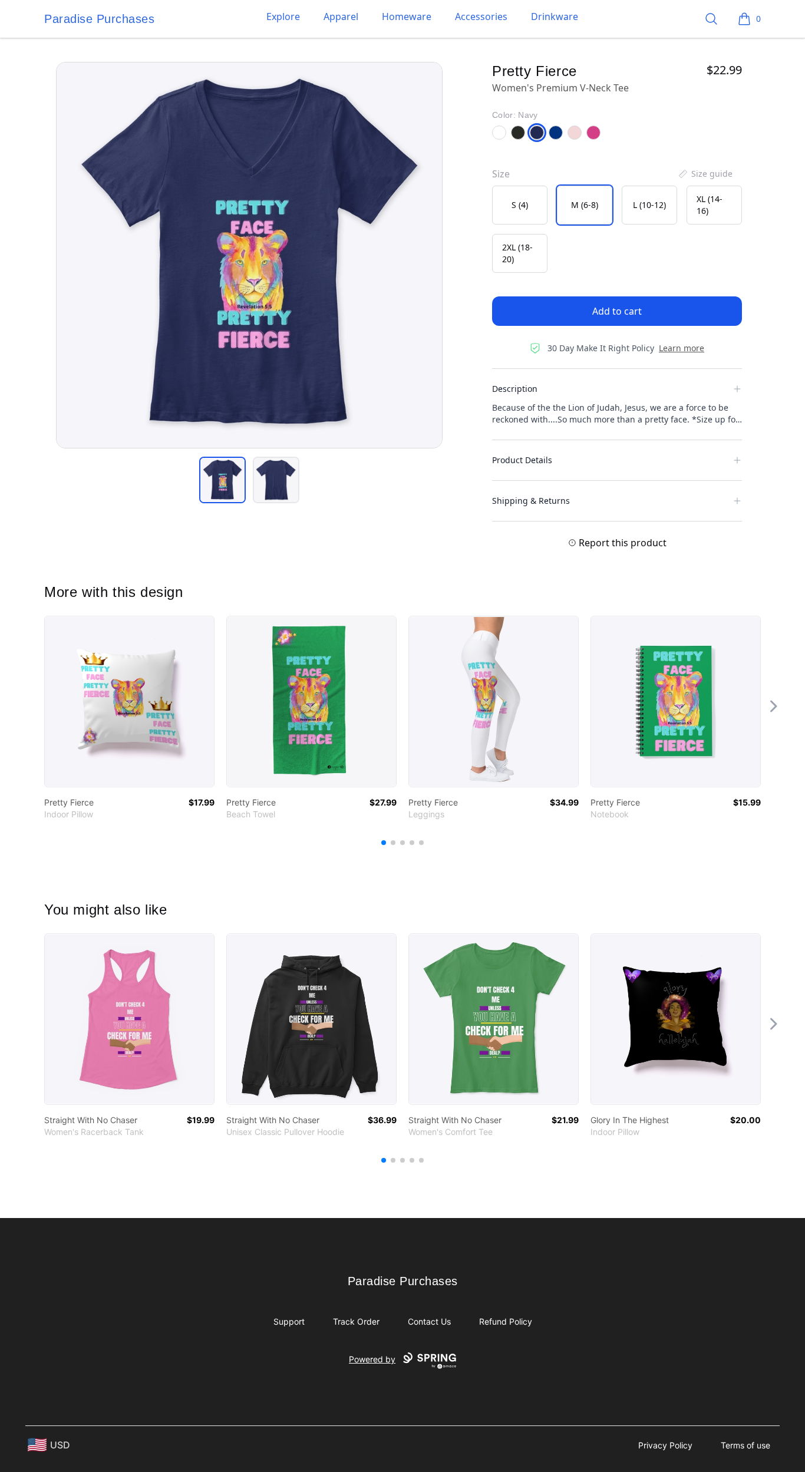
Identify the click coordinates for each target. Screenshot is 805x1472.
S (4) (520, 204)
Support (289, 1321)
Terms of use (745, 1445)
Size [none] (501, 173)
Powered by (372, 1359)
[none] (705, 174)
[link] (129, 701)
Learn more (681, 348)
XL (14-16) (709, 204)
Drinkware (554, 16)
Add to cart (617, 311)
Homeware (406, 16)
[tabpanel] (249, 255)
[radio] (519, 205)
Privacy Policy (665, 1445)
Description (514, 388)
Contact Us (429, 1321)
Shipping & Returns (531, 500)
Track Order (356, 1321)
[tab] (222, 480)
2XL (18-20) (517, 253)
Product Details (522, 460)
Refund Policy (505, 1321)
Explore (283, 16)
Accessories (481, 16)
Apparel (341, 16)
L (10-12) (649, 204)
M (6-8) (584, 204)
